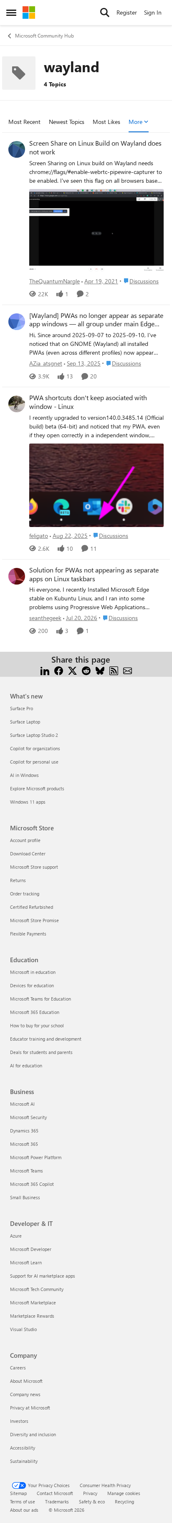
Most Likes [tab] (106, 122)
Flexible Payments (28, 933)
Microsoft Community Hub (44, 35)
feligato (38, 536)
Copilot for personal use (34, 762)
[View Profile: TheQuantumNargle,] (16, 149)
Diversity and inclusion (33, 1434)
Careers (18, 1367)
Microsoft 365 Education (34, 1012)
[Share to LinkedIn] (44, 669)
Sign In (153, 12)
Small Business (25, 1197)
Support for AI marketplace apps (42, 1276)
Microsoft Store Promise (34, 920)
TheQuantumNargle (54, 281)
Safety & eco (92, 1501)
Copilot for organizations (35, 748)
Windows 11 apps (28, 802)
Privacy (90, 1493)
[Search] (105, 13)
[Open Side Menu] (11, 12)
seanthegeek (45, 618)
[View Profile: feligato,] (16, 404)
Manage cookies (123, 1493)
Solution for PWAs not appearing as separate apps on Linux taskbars (94, 574)
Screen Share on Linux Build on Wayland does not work (95, 147)
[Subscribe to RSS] (113, 669)
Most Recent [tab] (24, 122)
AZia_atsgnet (45, 363)
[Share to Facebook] (58, 669)
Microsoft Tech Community (36, 1289)
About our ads (24, 1510)
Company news (25, 1394)
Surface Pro (21, 708)
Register (126, 12)
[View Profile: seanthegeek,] (16, 576)
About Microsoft (26, 1381)
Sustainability (24, 1461)
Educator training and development (45, 1039)
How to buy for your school (37, 1025)
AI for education (26, 1065)
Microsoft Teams (26, 1170)
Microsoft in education (33, 972)
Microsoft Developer (30, 1249)
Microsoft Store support (34, 867)
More (135, 122)
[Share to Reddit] (86, 669)
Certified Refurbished (31, 907)
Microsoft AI (22, 1104)
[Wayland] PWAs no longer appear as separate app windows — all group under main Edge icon (96, 320)
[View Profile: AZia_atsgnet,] (16, 321)
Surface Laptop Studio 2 (34, 735)
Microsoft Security (28, 1117)
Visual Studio (23, 1329)
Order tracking (24, 893)
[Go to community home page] (29, 12)
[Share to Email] (127, 669)
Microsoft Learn (26, 1262)
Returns (18, 880)
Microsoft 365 (24, 1144)
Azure (16, 1236)
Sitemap (18, 1493)
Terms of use (22, 1501)
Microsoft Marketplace (33, 1302)
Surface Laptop (25, 722)
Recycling (124, 1501)
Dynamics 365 (24, 1130)
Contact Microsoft (55, 1493)
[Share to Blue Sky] (100, 669)
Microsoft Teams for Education (40, 999)
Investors (19, 1421)
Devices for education (32, 985)
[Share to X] (72, 669)
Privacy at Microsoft (30, 1407)
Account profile (25, 840)
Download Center (28, 853)
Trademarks (57, 1501)
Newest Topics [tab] (66, 122)
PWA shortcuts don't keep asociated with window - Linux (88, 402)
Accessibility (22, 1448)
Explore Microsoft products (37, 788)
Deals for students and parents (41, 1052)
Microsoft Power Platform (35, 1157)
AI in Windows (24, 775)
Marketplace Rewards (32, 1316)
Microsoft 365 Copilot (32, 1184)
